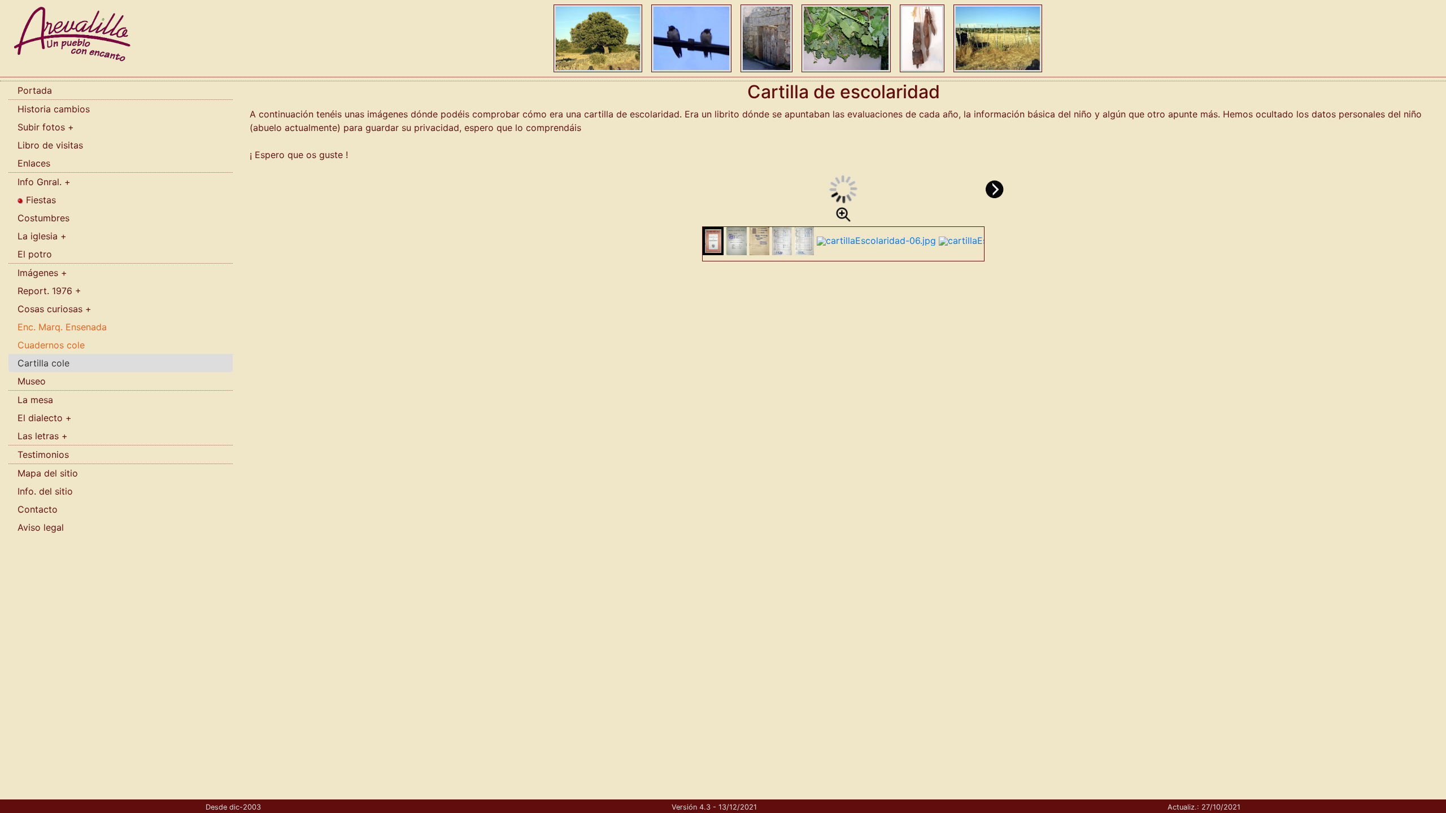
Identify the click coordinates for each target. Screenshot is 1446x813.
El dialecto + (45, 417)
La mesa (35, 399)
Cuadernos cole (51, 345)
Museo (32, 381)
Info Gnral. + (44, 181)
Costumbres (43, 218)
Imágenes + (42, 272)
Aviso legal (41, 527)
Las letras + (43, 436)
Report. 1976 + (49, 290)
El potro (35, 254)
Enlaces (34, 163)
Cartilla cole (43, 363)
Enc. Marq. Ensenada (62, 327)
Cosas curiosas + (55, 308)
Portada (35, 90)
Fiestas (39, 200)
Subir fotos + (46, 127)
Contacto (38, 509)
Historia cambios (54, 109)
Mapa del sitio (48, 473)
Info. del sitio (45, 491)
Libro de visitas (50, 145)
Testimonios (43, 454)
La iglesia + (42, 236)
